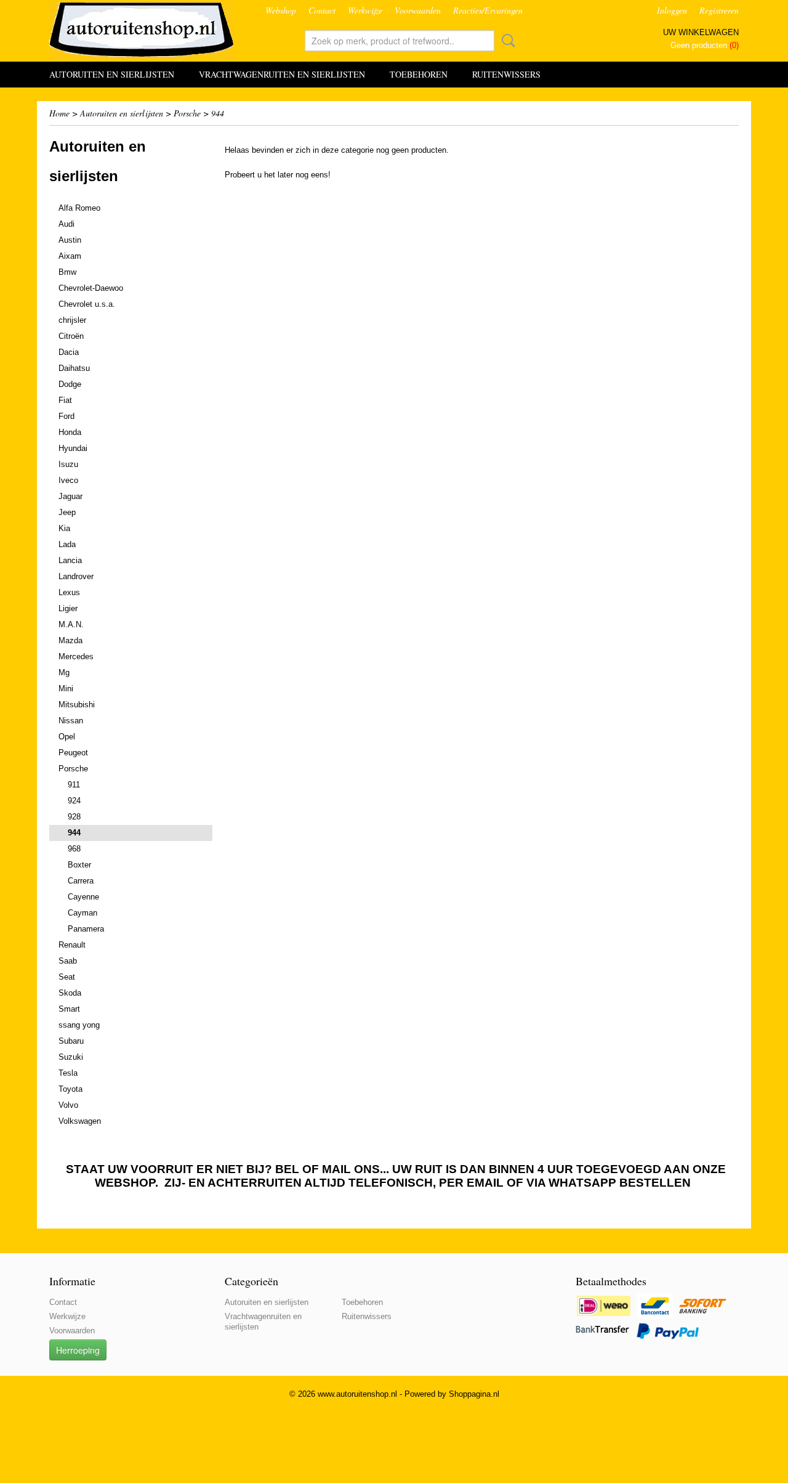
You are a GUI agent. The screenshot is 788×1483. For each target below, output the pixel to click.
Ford (66, 416)
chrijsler (72, 320)
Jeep (67, 512)
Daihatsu (74, 368)
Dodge (69, 384)
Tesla (68, 1073)
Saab (67, 960)
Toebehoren (419, 74)
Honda (69, 432)
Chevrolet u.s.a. (86, 304)
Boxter (79, 864)
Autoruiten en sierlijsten (111, 74)
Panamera (86, 928)
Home (59, 113)
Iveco (68, 480)
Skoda (69, 992)
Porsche (187, 113)
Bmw (67, 272)
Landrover (76, 576)
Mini (65, 688)
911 (74, 784)
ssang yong (79, 1025)
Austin (69, 240)
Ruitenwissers (506, 74)
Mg (64, 672)
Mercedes (76, 656)
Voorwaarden (418, 10)
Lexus (69, 592)
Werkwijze (365, 10)
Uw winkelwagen (701, 32)
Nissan (70, 720)
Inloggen (672, 10)
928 (74, 816)
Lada (67, 544)
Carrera (81, 880)
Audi (66, 224)
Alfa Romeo (79, 208)
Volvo (68, 1105)
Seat (66, 976)
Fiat (65, 400)
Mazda (70, 640)
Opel (66, 736)
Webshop (280, 10)
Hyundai (72, 448)
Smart (69, 1009)
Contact (322, 10)
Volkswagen (79, 1121)
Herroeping (78, 1350)
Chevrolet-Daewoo (90, 288)
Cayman (82, 912)
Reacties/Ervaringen (488, 10)
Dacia (68, 352)
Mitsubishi (76, 704)
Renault (72, 944)
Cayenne (83, 896)
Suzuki (70, 1057)
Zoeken (506, 40)
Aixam (69, 256)
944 (217, 113)
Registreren (719, 10)
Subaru (71, 1041)
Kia (64, 528)
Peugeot (73, 752)
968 (74, 848)
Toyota (70, 1089)
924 (74, 800)
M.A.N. (71, 624)
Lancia (70, 560)
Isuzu (68, 464)
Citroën (71, 336)
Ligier (68, 608)
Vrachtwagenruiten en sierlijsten (282, 74)
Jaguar (70, 496)
